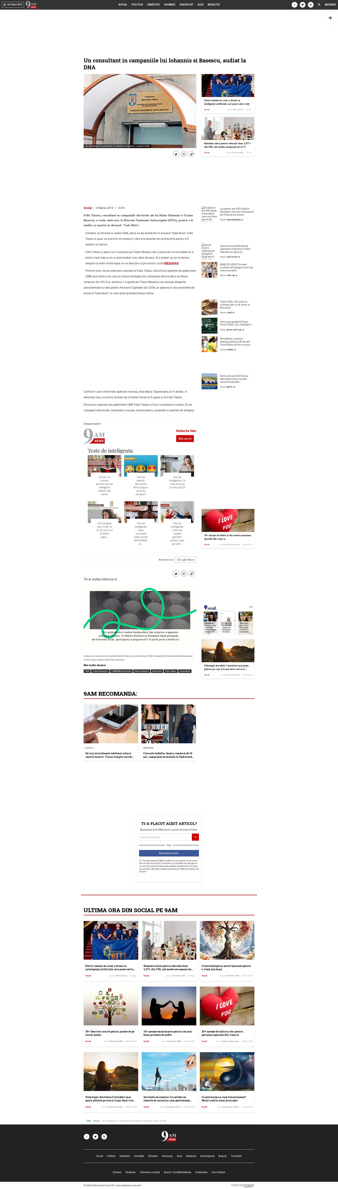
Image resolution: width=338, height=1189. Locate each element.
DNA (87, 671)
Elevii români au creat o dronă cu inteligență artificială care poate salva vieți (109, 969)
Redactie (214, 4)
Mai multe (185, 438)
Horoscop (186, 4)
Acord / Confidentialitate (177, 1172)
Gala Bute (157, 671)
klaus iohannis (142, 671)
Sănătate (153, 4)
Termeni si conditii (150, 1172)
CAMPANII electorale (121, 671)
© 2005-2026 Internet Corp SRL (99, 1185)
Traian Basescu (100, 671)
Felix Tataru (170, 671)
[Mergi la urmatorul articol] (330, 17)
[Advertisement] (228, 233)
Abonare (330, 4)
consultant (185, 671)
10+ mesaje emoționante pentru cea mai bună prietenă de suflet (167, 1033)
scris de (235, 110)
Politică (137, 4)
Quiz (201, 4)
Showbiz (169, 4)
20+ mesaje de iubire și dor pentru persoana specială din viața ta (222, 1033)
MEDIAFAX (171, 263)
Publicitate (201, 1172)
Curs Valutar (218, 1172)
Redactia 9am (186, 431)
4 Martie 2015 (104, 208)
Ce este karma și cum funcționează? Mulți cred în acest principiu (224, 1098)
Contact (117, 1172)
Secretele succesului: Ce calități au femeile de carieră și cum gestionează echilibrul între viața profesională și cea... (166, 1102)
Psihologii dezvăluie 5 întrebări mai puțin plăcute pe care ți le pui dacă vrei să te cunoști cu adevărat (226, 669)
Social (122, 4)
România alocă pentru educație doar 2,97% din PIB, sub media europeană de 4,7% (167, 969)
